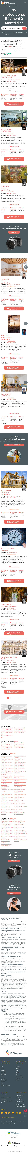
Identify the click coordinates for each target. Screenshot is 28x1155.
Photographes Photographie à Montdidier (7, 822)
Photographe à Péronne (19, 747)
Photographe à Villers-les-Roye (6, 733)
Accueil (3, 6)
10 (17, 698)
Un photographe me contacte (6, 1098)
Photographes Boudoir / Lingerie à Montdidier (19, 813)
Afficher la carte (15, 712)
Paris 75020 (11, 608)
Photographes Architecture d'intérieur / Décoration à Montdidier (7, 773)
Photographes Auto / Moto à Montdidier (7, 804)
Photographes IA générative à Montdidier (7, 837)
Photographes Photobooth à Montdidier (20, 840)
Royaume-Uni (19, 1078)
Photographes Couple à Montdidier (6, 763)
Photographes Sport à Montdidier (19, 798)
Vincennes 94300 (12, 552)
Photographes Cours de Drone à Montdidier (6, 834)
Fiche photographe (14, 91)
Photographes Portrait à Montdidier (19, 776)
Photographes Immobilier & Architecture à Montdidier (20, 763)
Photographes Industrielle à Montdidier (20, 795)
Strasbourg (4, 1080)
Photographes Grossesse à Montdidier (20, 756)
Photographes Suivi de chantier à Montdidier (19, 766)
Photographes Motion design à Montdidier (7, 828)
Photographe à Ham (18, 746)
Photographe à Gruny (19, 732)
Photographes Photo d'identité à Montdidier (6, 807)
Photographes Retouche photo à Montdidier (19, 822)
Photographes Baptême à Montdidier (6, 795)
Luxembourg (19, 1076)
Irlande (17, 1072)
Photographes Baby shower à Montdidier (7, 810)
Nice (2, 1076)
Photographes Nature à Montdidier (19, 801)
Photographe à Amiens (6, 744)
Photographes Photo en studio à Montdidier (6, 844)
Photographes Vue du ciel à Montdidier (7, 801)
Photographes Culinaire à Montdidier (6, 782)
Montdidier (13, 753)
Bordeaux (3, 1074)
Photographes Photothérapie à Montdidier (20, 807)
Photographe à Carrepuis (19, 728)
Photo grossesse (5, 1103)
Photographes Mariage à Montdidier (6, 756)
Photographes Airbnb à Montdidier (19, 769)
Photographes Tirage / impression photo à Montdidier (6, 841)
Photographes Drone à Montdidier (19, 825)
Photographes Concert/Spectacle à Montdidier (5, 786)
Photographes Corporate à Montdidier (7, 798)
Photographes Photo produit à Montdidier (20, 772)
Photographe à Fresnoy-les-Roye (7, 736)
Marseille (3, 1070)
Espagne (18, 1068)
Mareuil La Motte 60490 (14, 79)
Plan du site (19, 1099)
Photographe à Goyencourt (7, 731)
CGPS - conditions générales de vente (20, 1105)
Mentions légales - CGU (20, 1102)
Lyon (2, 1068)
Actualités (18, 1097)
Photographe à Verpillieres (19, 731)
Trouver (14, 232)
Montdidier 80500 (11, 81)
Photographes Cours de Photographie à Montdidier (7, 831)
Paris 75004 (11, 661)
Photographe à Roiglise (6, 729)
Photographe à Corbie (19, 744)
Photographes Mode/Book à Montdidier (7, 779)
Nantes (3, 1078)
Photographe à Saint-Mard (7, 728)
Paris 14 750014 (11, 341)
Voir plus (7, 34)
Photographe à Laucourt (19, 729)
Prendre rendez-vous (14, 445)
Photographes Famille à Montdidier (19, 759)
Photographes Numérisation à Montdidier (20, 837)
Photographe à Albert (18, 742)
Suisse (17, 1080)
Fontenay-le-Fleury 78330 (14, 496)
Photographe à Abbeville (6, 742)
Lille (2, 1083)
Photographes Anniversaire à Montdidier (7, 790)
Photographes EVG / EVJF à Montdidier (7, 813)
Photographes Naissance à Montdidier (7, 759)
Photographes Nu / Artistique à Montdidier (20, 779)
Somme (10, 46)
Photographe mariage (6, 1101)
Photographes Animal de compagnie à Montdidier (6, 776)
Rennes (3, 1081)
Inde (17, 1070)
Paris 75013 (10, 133)
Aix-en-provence (5, 1085)
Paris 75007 (11, 191)
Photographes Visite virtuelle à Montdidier (7, 769)
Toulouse (3, 1072)
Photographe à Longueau (6, 747)
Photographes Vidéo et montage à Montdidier (6, 825)
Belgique (18, 1066)
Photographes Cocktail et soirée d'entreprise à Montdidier (19, 791)
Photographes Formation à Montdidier (20, 828)
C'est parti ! (14, 893)
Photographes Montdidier (12, 6)
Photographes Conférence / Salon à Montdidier (20, 785)
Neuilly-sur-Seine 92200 (14, 284)
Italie (17, 1074)
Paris (2, 1066)
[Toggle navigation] (25, 2)
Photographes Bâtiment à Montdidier (6, 766)
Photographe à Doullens (6, 746)
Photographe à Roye (5, 749)
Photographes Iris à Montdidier (18, 810)
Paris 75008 (11, 398)
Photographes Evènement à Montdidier (20, 782)
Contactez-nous (20, 1095)
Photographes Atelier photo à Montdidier (20, 834)
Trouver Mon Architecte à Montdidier (10, 1136)
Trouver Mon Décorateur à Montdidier (10, 1145)
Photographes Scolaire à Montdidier (19, 804)
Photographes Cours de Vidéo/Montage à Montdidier (20, 831)
